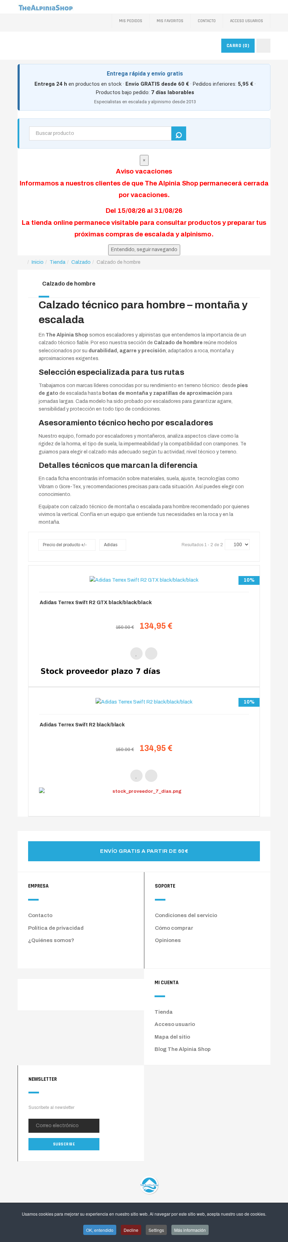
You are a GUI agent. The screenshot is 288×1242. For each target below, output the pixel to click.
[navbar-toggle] (263, 46)
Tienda (164, 1012)
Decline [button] (131, 1230)
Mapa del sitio (172, 1037)
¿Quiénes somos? (51, 940)
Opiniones (168, 940)
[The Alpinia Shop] (46, 6)
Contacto (207, 21)
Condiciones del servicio (186, 915)
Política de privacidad (56, 928)
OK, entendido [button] (99, 1230)
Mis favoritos (170, 21)
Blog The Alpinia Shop (183, 1049)
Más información (190, 1230)
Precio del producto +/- (65, 544)
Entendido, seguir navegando (144, 249)
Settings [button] (156, 1230)
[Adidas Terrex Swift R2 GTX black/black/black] (144, 580)
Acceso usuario (175, 1024)
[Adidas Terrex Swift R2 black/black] (144, 702)
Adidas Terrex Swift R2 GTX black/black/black (95, 602)
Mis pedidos (130, 21)
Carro (238, 46)
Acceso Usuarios (246, 21)
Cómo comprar (174, 928)
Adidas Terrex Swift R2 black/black (82, 724)
